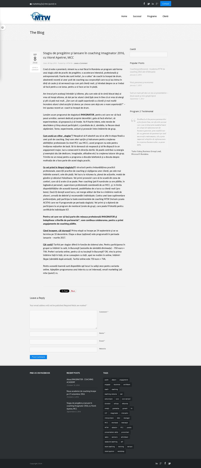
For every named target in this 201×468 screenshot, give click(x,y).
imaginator (114, 413)
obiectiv (114, 427)
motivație (124, 423)
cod (121, 394)
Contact (165, 3)
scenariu (115, 437)
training (121, 447)
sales (106, 437)
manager (127, 418)
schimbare (124, 437)
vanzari (129, 447)
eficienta (125, 404)
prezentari (125, 432)
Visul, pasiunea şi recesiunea (141, 82)
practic (129, 427)
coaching (115, 389)
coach (106, 389)
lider (118, 418)
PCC (122, 427)
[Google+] (157, 5)
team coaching (110, 447)
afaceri (114, 380)
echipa (116, 404)
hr (131, 408)
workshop (121, 451)
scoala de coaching (111, 442)
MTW (106, 427)
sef (122, 442)
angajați (107, 384)
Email (102, 341)
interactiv (124, 413)
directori (108, 404)
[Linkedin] (153, 5)
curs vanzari (126, 399)
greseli (125, 408)
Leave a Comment (35, 69)
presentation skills (111, 432)
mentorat (115, 423)
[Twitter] (148, 5)
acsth (106, 380)
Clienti (165, 16)
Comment (103, 312)
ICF (106, 413)
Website (102, 349)
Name (102, 333)
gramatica (116, 408)
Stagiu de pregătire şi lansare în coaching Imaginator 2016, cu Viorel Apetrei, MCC (81, 406)
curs (117, 399)
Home (124, 16)
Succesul (137, 16)
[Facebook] (144, 5)
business (117, 384)
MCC (106, 423)
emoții (107, 408)
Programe (152, 16)
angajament (124, 380)
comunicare (109, 399)
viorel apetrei (109, 451)
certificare (126, 384)
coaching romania (111, 394)
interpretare (109, 418)
